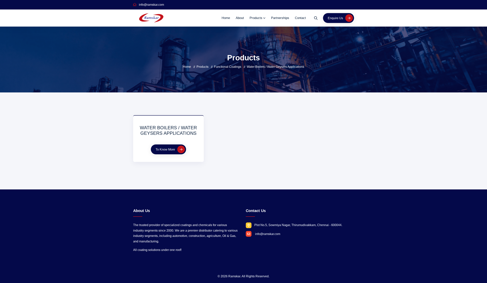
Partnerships (280, 18)
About (240, 18)
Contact (300, 18)
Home (226, 18)
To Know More (166, 149)
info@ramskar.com (151, 4)
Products (256, 18)
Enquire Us (336, 18)
